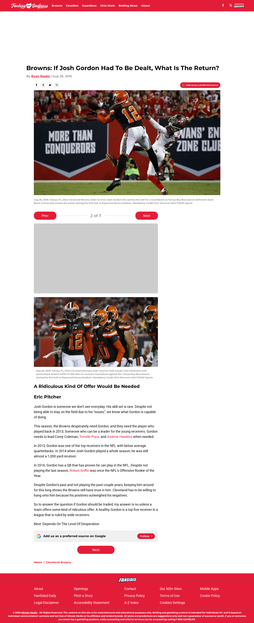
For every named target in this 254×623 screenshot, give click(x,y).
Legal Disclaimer (46, 603)
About (145, 5)
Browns (57, 5)
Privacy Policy (134, 596)
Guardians (89, 5)
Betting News (128, 5)
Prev (45, 216)
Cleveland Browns (58, 562)
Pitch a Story (83, 596)
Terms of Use (170, 596)
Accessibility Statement (91, 603)
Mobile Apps (209, 589)
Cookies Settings (172, 603)
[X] (230, 5)
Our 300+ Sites (171, 589)
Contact (130, 589)
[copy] (56, 85)
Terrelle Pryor (89, 437)
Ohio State (107, 5)
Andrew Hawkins (119, 437)
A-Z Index (131, 603)
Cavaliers (72, 5)
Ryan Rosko (40, 76)
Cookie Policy (210, 596)
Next (146, 216)
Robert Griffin (80, 470)
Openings (81, 589)
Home (38, 562)
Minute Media (29, 612)
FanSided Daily (45, 596)
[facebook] (223, 5)
